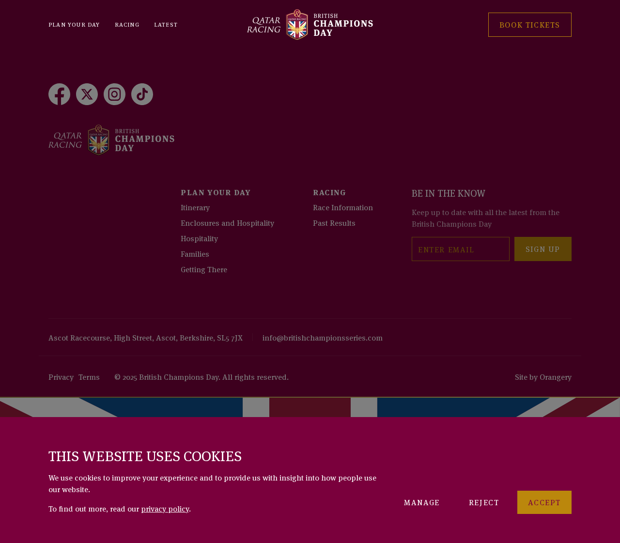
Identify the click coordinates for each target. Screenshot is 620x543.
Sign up (543, 248)
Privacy (61, 376)
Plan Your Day (74, 24)
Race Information (343, 207)
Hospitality (199, 238)
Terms (89, 376)
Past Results (334, 222)
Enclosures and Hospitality (227, 222)
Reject (484, 502)
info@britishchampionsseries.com (323, 337)
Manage (422, 502)
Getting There (204, 269)
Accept (544, 502)
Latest (166, 24)
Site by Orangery (543, 376)
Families (195, 253)
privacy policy (165, 508)
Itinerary (195, 207)
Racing (127, 24)
